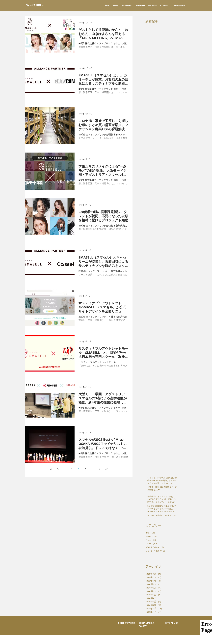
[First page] (51, 469)
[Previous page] (58, 469)
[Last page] (106, 469)
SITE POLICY (171, 623)
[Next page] (100, 469)
